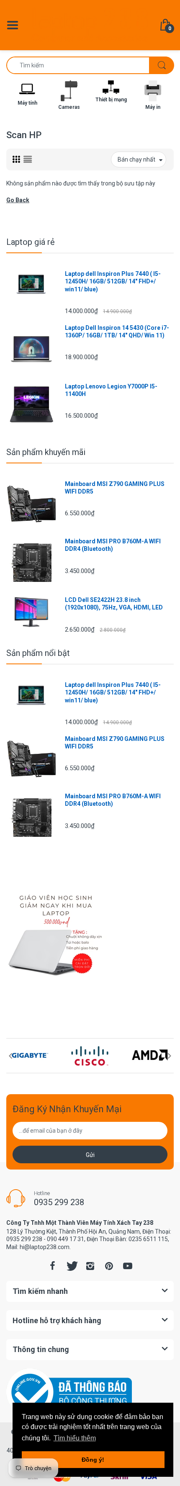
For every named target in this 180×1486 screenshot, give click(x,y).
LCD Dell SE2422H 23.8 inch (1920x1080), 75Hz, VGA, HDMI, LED (114, 603)
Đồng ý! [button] (93, 1459)
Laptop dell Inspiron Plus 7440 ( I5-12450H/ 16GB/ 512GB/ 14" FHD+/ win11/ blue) (113, 281)
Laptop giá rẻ (30, 242)
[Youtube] (127, 1266)
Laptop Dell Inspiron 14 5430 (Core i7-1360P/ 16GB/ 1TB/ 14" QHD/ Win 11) (117, 331)
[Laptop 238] (90, 24)
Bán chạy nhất (136, 159)
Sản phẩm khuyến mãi (45, 452)
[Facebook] (52, 1266)
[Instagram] (90, 1266)
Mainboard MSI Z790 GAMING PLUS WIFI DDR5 (115, 488)
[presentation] (10, 1055)
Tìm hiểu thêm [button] (75, 1438)
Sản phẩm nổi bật (38, 653)
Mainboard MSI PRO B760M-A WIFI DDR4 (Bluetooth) (113, 545)
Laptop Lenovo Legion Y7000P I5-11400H (111, 390)
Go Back (17, 200)
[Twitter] (71, 1266)
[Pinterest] (108, 1266)
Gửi (90, 1155)
